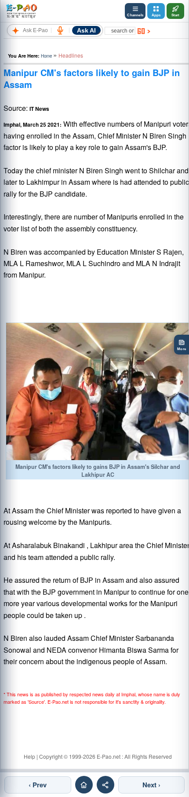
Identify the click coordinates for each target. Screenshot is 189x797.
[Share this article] (105, 784)
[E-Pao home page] (84, 784)
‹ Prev (38, 785)
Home (46, 56)
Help (29, 756)
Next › (151, 785)
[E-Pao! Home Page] (21, 11)
